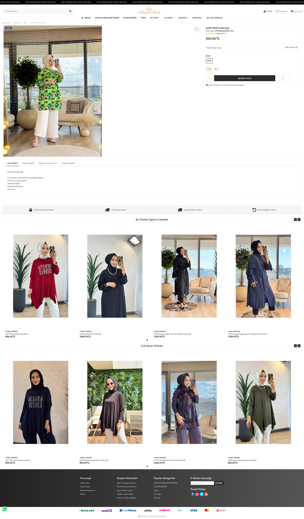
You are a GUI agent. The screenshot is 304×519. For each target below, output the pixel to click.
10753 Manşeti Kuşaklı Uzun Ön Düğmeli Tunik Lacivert (173, 334)
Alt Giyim (168, 18)
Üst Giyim (154, 18)
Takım (143, 18)
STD (209, 60)
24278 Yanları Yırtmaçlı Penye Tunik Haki (168, 460)
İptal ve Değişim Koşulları (126, 483)
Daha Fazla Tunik (214, 48)
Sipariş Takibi (85, 487)
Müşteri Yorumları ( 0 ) (48, 163)
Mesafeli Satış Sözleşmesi (126, 487)
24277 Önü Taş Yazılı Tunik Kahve (239, 460)
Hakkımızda (84, 483)
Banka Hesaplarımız (87, 490)
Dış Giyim (182, 18)
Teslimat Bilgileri (68, 163)
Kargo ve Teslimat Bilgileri (126, 498)
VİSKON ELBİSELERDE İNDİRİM (107, 18)
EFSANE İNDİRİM (130, 18)
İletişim (83, 494)
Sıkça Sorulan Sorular (125, 490)
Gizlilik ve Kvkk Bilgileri (125, 494)
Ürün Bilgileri (12, 163)
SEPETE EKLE (245, 78)
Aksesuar (196, 18)
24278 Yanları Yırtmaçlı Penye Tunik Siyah (20, 460)
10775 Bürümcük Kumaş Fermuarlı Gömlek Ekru (245, 334)
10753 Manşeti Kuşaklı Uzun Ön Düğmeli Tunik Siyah (98, 334)
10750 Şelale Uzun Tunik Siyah (16, 334)
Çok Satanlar (216, 18)
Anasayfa (7, 23)
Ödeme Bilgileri (28, 163)
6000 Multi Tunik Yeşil (37, 23)
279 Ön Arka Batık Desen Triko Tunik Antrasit (96, 460)
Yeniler (87, 18)
